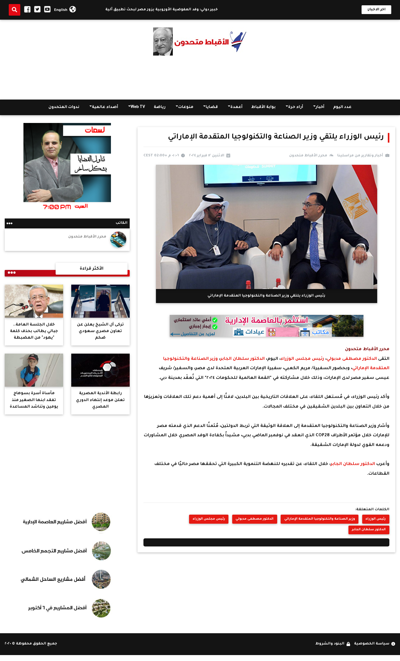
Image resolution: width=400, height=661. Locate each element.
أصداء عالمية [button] (105, 107)
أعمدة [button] (236, 107)
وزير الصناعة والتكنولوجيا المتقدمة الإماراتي (319, 519)
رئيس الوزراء (376, 519)
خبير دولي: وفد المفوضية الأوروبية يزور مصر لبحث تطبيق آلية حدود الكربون (164, 10)
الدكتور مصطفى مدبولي (352, 359)
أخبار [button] (320, 107)
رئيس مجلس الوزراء (303, 359)
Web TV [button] (138, 107)
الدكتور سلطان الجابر (243, 359)
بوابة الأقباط (263, 107)
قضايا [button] (212, 107)
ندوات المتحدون (63, 107)
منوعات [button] (185, 107)
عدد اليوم (342, 107)
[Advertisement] (200, 78)
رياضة (160, 107)
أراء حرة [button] (295, 107)
